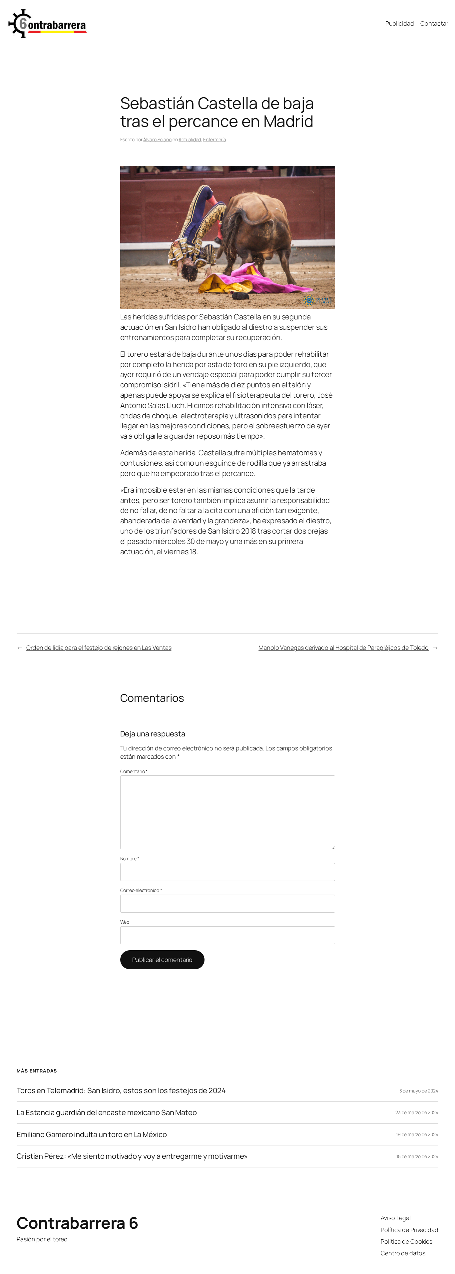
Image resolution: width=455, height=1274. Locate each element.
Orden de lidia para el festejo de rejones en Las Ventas (99, 647)
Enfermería (214, 139)
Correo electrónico (141, 890)
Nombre (130, 858)
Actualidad (190, 139)
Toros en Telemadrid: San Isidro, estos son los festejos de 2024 (121, 1090)
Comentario (134, 771)
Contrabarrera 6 (78, 1222)
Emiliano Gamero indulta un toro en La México (92, 1134)
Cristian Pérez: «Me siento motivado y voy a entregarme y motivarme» (132, 1156)
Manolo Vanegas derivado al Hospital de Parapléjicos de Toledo (343, 647)
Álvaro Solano (157, 139)
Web (125, 922)
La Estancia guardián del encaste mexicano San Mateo (107, 1112)
